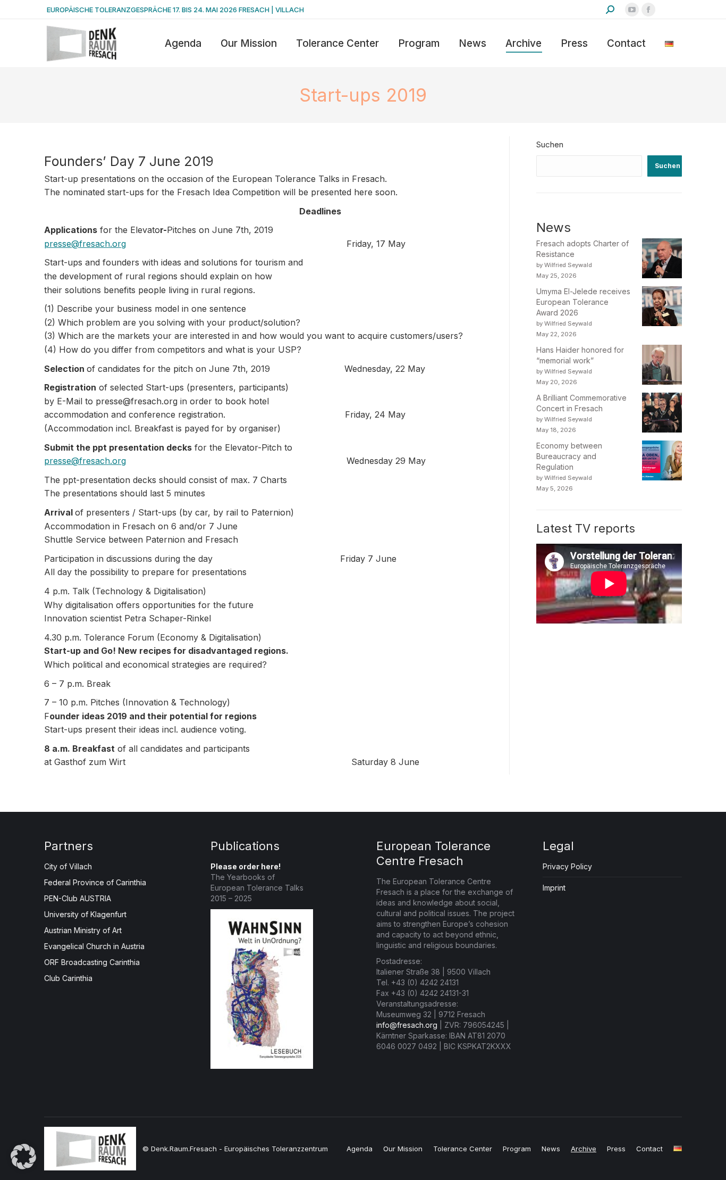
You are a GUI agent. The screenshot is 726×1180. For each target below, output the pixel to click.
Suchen (549, 144)
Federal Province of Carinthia (95, 882)
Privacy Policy (567, 866)
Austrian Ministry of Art (83, 930)
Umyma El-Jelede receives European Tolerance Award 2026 (583, 302)
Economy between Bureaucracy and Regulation (569, 456)
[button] (23, 1156)
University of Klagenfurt (85, 914)
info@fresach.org (406, 1024)
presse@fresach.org (85, 243)
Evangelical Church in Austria (94, 946)
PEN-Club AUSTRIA (77, 898)
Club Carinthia (68, 978)
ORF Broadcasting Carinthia (92, 962)
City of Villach (68, 866)
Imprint (554, 887)
